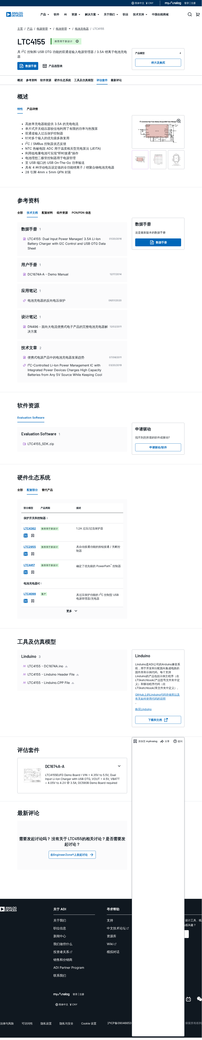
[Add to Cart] (26, 536)
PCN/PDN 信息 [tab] (81, 212)
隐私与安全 (66, 1023)
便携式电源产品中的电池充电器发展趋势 (56, 357)
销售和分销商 (62, 960)
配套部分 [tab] (32, 489)
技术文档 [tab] (32, 212)
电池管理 (61, 28)
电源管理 (42, 28)
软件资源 (45, 80)
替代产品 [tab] (47, 489)
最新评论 (116, 80)
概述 (20, 80)
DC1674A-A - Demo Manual (48, 274)
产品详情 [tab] (32, 108)
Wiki (110, 944)
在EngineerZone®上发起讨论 (69, 854)
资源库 (111, 936)
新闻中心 (59, 936)
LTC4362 (30, 528)
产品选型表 (55, 66)
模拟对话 (113, 952)
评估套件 (102, 80)
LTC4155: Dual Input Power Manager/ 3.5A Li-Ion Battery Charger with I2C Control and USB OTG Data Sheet (67, 243)
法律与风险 (7, 1023)
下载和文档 (155, 719)
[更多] (72, 611)
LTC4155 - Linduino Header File (51, 674)
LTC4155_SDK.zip (41, 444)
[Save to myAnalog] (33, 536)
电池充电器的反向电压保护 (46, 300)
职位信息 (59, 928)
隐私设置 (46, 1023)
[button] (50, 29)
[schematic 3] (176, 159)
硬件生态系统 (62, 80)
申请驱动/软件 (158, 447)
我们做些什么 (62, 944)
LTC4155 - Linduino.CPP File (49, 683)
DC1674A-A (54, 766)
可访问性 (27, 1023)
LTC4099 (30, 593)
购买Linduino (143, 709)
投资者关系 (61, 952)
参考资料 (31, 80)
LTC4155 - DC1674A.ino (46, 666)
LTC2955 (30, 546)
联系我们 (59, 975)
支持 (110, 920)
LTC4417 (29, 565)
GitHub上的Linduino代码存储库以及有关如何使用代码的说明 (157, 696)
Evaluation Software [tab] (30, 417)
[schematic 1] (140, 159)
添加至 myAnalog (147, 741)
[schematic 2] (158, 159)
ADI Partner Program (68, 968)
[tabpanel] (72, 148)
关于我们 (59, 920)
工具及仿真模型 (83, 80)
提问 (180, 741)
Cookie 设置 (88, 1023)
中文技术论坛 (116, 928)
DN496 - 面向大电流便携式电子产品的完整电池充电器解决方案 (68, 329)
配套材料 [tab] (47, 212)
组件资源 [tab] (62, 212)
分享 (167, 741)
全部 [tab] (20, 212)
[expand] (119, 766)
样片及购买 (158, 62)
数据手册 (30, 66)
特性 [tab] (20, 108)
